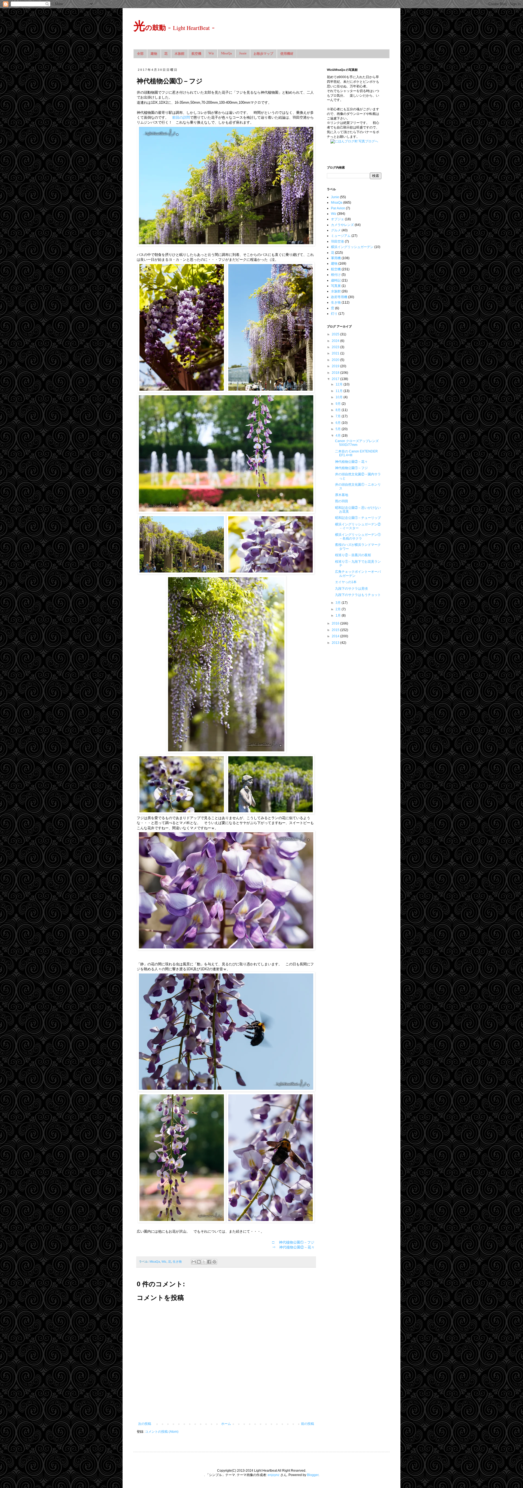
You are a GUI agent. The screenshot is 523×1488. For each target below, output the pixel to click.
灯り (334, 314)
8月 (339, 410)
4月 (339, 435)
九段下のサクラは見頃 (351, 588)
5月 (339, 429)
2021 (336, 353)
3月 (339, 603)
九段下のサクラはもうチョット (358, 595)
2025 (336, 334)
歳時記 (336, 280)
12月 (339, 384)
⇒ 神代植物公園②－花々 (293, 1247)
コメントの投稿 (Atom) (161, 1432)
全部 (140, 54)
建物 (154, 54)
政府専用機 (339, 297)
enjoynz (273, 1475)
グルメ (336, 230)
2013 (336, 643)
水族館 (179, 54)
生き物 (177, 1261)
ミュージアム (341, 236)
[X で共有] (204, 1262)
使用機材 (286, 54)
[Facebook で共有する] (209, 1262)
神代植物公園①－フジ (351, 468)
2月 (339, 609)
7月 (339, 416)
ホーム (226, 1424)
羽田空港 (337, 241)
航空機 (196, 54)
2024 (336, 341)
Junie (243, 53)
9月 (339, 404)
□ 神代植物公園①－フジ (293, 1242)
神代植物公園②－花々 (351, 462)
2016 (336, 623)
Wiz (211, 53)
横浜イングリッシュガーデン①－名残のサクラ (358, 536)
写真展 (336, 286)
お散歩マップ (263, 54)
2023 (336, 347)
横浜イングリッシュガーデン (352, 247)
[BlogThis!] (199, 1262)
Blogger (312, 1475)
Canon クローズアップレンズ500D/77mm (357, 443)
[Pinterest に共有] (214, 1262)
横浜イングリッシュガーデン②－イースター (358, 526)
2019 (336, 366)
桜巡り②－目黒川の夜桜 (353, 555)
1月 (339, 615)
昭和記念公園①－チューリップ (358, 518)
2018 (336, 373)
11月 (339, 391)
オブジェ (337, 219)
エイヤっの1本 (346, 582)
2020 (336, 360)
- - (174, 26)
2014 (336, 636)
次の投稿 (144, 1424)
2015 (336, 630)
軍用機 (336, 258)
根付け (336, 275)
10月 (339, 397)
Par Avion (338, 208)
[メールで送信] (193, 1262)
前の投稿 (307, 1424)
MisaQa (226, 53)
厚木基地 (341, 495)
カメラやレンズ (342, 225)
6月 (339, 423)
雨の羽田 (341, 501)
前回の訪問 (181, 117)
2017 (336, 379)
